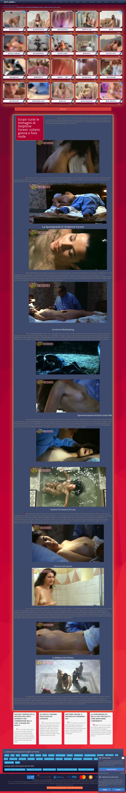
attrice (69, 118)
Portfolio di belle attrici (9, 7)
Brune (12, 755)
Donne (61, 2)
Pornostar (51, 755)
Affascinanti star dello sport (86, 769)
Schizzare (69, 755)
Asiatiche (106, 2)
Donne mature (77, 759)
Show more (63, 109)
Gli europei (120, 2)
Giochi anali (59, 759)
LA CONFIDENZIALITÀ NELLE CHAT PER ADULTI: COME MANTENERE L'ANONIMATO (101, 717)
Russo (113, 2)
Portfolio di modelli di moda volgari (67, 769)
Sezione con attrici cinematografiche (15, 769)
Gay (66, 2)
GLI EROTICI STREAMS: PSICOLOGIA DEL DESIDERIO (48, 716)
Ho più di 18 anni (111, 769)
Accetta (118, 789)
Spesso (18, 762)
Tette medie (22, 759)
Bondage (92, 2)
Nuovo (54, 2)
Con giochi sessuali (90, 755)
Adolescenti (25, 755)
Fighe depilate (109, 755)
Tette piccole (13, 759)
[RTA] (122, 773)
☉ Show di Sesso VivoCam (10, 5)
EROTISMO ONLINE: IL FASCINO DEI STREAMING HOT (75, 716)
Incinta (44, 755)
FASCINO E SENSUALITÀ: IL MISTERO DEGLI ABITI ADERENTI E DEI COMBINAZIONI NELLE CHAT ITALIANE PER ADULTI (24, 719)
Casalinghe (100, 755)
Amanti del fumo (49, 759)
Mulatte (99, 2)
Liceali (32, 755)
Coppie (77, 2)
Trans (71, 2)
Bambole (38, 755)
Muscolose (39, 759)
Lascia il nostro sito (103, 773)
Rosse (18, 755)
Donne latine (67, 759)
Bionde (7, 755)
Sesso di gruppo (60, 755)
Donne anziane (88, 759)
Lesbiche (84, 2)
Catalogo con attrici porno (34, 769)
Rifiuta (105, 789)
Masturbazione (78, 755)
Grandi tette (31, 759)
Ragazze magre (9, 762)
